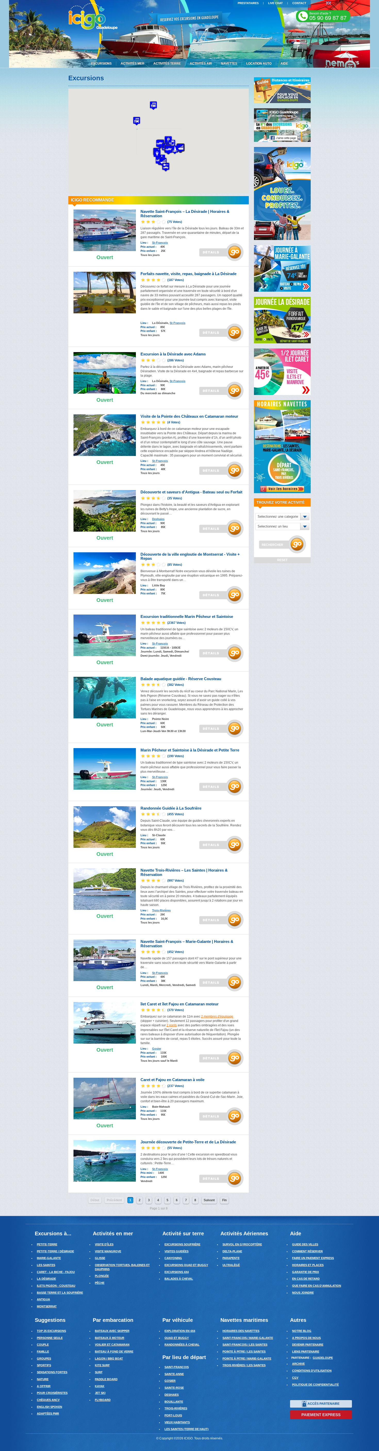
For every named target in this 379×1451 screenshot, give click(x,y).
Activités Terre (167, 63)
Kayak (99, 1386)
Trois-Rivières (161, 910)
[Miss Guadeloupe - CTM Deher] (104, 889)
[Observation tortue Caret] (104, 697)
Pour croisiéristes (52, 1392)
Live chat (275, 3)
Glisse (100, 1258)
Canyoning (173, 1258)
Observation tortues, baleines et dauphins (122, 1267)
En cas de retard (306, 1278)
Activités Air (201, 63)
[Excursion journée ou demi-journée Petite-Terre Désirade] (104, 1160)
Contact (299, 3)
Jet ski (100, 1392)
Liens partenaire (305, 1351)
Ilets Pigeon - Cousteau (56, 1285)
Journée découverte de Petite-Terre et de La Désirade (188, 1142)
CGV (295, 1377)
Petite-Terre (47, 1244)
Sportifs (44, 1365)
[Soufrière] (104, 573)
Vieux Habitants (177, 1422)
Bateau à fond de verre (114, 1351)
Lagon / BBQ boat (109, 1358)
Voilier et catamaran (112, 1344)
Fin (224, 1200)
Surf (99, 1372)
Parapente (231, 1258)
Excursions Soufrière (182, 1244)
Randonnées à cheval (182, 1344)
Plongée (102, 1275)
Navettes (229, 63)
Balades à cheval (178, 1278)
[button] (159, 144)
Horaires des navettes (241, 1330)
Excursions (101, 63)
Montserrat (47, 1306)
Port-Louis (173, 1415)
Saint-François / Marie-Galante (248, 1337)
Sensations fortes (52, 1372)
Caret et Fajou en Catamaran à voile (172, 1079)
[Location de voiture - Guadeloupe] (282, 193)
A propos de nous (306, 1337)
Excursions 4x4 (176, 1272)
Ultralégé (231, 1265)
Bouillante (173, 1401)
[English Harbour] (104, 511)
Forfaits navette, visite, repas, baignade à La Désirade (188, 273)
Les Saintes (46, 1265)
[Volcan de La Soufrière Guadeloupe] (104, 827)
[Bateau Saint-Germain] (104, 960)
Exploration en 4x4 (179, 1330)
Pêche (99, 1282)
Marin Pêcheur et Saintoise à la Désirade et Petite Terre (190, 750)
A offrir (44, 1386)
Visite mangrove (108, 1251)
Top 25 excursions (51, 1330)
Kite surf (102, 1365)
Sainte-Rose (174, 1387)
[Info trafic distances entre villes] (282, 90)
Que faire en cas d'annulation (316, 1285)
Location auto (258, 63)
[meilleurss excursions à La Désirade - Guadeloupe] (282, 320)
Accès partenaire (324, 1404)
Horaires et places (308, 1265)
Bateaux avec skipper (112, 1330)
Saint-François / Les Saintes (245, 1344)
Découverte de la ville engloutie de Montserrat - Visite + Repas (190, 556)
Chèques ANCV (48, 1399)
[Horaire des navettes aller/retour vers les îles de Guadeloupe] (282, 446)
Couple (43, 1344)
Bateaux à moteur (109, 1337)
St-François (160, 242)
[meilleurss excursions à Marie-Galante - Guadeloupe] (282, 268)
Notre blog (301, 1330)
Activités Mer (132, 63)
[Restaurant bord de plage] (104, 292)
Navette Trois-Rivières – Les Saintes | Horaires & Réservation (184, 872)
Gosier (156, 1048)
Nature (42, 1379)
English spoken (49, 1406)
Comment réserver (307, 1251)
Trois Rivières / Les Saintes (244, 1365)
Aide (284, 63)
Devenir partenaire (307, 1344)
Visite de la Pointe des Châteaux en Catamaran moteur (189, 416)
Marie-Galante (49, 1258)
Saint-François (176, 1367)
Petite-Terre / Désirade (55, 1251)
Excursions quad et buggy (186, 1265)
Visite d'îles (104, 1244)
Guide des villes (305, 1244)
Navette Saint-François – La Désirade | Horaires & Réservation (185, 213)
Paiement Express (321, 1415)
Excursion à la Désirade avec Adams (173, 354)
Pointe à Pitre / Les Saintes (244, 1351)
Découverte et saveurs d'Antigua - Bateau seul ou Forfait (191, 492)
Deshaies (158, 519)
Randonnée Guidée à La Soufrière (171, 808)
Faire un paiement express (313, 1258)
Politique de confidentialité (315, 1384)
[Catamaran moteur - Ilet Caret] (104, 1022)
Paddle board (106, 1379)
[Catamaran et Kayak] (104, 1098)
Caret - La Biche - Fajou (56, 1272)
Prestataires (248, 3)
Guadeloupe (323, 1357)
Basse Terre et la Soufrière (60, 1292)
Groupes (44, 1358)
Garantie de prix (305, 1272)
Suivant (209, 1200)
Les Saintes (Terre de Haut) (186, 1429)
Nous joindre (303, 1292)
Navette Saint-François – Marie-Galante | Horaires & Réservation (187, 943)
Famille (43, 1351)
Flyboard (103, 1399)
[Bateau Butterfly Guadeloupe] (104, 373)
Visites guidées (176, 1251)
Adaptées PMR (48, 1413)
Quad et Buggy (176, 1337)
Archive (298, 1363)
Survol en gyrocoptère (242, 1244)
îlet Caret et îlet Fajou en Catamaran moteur (180, 1004)
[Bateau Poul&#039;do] (104, 635)
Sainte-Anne (174, 1374)
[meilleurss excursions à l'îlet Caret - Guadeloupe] (282, 371)
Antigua (43, 1299)
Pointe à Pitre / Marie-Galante (247, 1358)
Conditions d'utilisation (312, 1370)
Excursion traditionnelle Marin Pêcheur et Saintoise (187, 616)
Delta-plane (232, 1251)
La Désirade (46, 1278)
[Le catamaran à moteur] (104, 435)
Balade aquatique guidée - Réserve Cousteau (181, 679)
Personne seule (50, 1337)
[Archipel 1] (104, 230)
